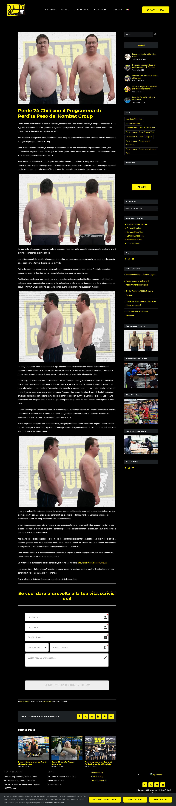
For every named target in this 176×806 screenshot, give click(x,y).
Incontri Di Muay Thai (134, 119)
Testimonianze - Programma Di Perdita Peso (141, 151)
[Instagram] (129, 259)
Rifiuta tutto (160, 799)
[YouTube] (133, 259)
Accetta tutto (135, 799)
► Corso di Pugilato (132, 228)
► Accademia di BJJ (133, 240)
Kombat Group (24, 701)
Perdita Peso (47, 701)
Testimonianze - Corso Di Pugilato (139, 137)
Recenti (141, 45)
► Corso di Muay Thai (133, 232)
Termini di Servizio (99, 780)
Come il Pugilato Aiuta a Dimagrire (29, 763)
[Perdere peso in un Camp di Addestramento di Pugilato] (67, 748)
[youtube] (162, 784)
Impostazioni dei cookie (104, 799)
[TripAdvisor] (156, 784)
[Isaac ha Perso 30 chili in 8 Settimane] (127, 99)
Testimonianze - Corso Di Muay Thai (140, 132)
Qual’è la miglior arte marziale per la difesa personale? (144, 87)
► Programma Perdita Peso (136, 224)
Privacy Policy (97, 773)
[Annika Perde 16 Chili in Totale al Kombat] (100, 748)
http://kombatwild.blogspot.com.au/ (92, 563)
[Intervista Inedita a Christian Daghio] (127, 55)
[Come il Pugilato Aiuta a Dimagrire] (33, 748)
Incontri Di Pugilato (133, 123)
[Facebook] (125, 259)
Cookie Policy (97, 776)
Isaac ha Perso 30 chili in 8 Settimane (143, 98)
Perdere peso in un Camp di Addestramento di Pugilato (64, 763)
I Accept (141, 187)
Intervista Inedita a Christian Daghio (144, 55)
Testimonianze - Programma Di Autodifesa (138, 143)
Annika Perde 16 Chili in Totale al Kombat (100, 763)
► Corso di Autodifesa (134, 236)
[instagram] (150, 784)
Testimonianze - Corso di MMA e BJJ (140, 128)
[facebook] (144, 784)
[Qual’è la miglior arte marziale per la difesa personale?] (127, 88)
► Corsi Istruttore (131, 243)
